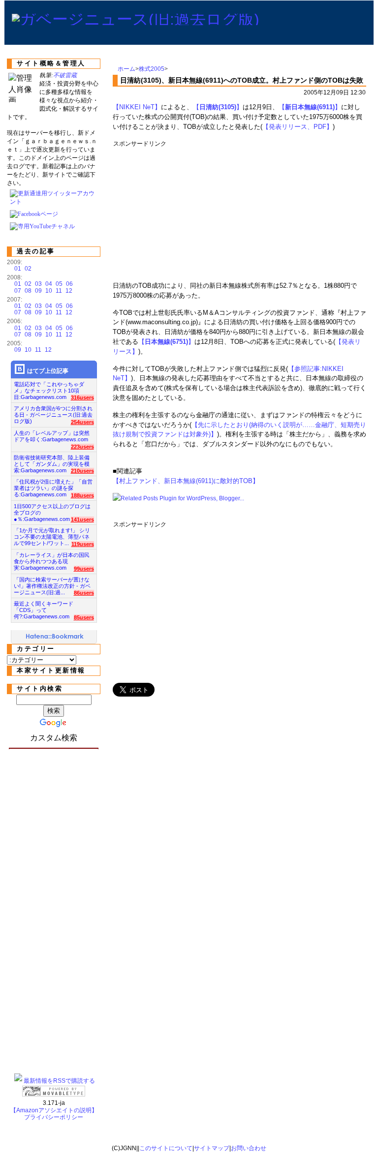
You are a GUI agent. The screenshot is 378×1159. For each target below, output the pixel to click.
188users (82, 495)
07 (17, 290)
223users (82, 447)
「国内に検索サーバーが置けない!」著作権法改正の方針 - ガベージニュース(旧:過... (52, 583)
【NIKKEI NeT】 (137, 107)
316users (82, 397)
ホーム (126, 68)
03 (38, 283)
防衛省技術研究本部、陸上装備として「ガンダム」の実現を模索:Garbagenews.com (52, 461)
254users (82, 422)
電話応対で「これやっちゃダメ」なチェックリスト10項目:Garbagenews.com (49, 388)
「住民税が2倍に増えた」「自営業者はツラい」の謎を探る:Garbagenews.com (53, 485)
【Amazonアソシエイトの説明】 (53, 1110)
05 (59, 283)
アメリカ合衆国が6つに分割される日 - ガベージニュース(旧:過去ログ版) (53, 412)
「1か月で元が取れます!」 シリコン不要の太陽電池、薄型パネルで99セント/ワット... (52, 534)
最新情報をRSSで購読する (59, 1080)
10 (48, 290)
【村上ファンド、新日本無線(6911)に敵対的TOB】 (186, 481)
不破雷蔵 (65, 75)
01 (17, 268)
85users (84, 617)
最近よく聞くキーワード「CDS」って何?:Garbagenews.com (43, 607)
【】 (218, 107)
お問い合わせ (248, 1148)
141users (82, 519)
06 (69, 283)
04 (48, 283)
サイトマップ (211, 1148)
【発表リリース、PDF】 (297, 126)
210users (82, 471)
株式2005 (151, 68)
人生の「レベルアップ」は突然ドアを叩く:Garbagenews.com (52, 436)
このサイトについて (165, 1148)
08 (28, 290)
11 (59, 290)
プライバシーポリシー (53, 1117)
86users (84, 593)
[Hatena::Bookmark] (55, 637)
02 (28, 268)
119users (82, 544)
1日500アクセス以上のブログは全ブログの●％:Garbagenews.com (52, 510)
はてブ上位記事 (47, 370)
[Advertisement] (292, 211)
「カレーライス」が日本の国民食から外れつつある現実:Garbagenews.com (52, 558)
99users (84, 569)
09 (38, 290)
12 (68, 290)
